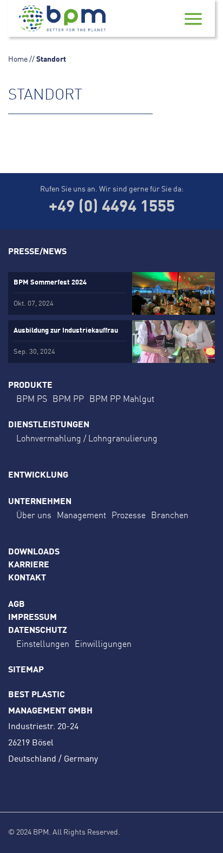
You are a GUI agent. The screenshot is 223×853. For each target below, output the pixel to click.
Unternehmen (39, 502)
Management (81, 515)
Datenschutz (37, 630)
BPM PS (31, 398)
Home (18, 59)
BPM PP (68, 398)
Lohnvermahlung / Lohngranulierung (87, 438)
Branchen (169, 515)
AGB (16, 604)
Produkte (30, 385)
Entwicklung (38, 475)
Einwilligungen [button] (103, 643)
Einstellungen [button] (42, 643)
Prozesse (129, 515)
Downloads (34, 552)
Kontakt (27, 578)
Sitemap (26, 670)
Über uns (33, 515)
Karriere (28, 565)
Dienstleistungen (48, 425)
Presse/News (37, 252)
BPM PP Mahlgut (121, 398)
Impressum (32, 617)
